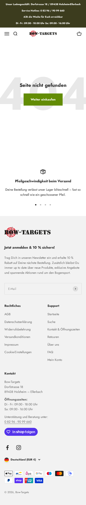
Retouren (53, 337)
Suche (51, 322)
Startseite (53, 314)
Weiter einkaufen (43, 99)
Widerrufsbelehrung (17, 329)
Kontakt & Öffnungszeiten (63, 329)
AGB (7, 314)
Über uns (53, 344)
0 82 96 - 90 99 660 (18, 421)
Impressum (11, 344)
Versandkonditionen (17, 337)
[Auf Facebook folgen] (7, 448)
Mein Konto (54, 360)
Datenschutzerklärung (18, 322)
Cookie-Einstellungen (18, 352)
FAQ (50, 352)
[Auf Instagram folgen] (19, 448)
